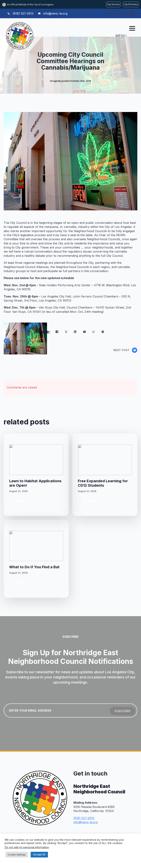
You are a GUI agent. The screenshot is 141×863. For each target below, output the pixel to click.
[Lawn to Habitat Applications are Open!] (36, 459)
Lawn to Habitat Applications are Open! (35, 483)
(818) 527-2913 (83, 818)
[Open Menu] (132, 13)
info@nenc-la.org (85, 822)
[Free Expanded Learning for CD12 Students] (105, 459)
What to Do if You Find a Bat (34, 567)
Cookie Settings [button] (17, 854)
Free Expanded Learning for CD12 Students (103, 483)
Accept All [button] (39, 854)
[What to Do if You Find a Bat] (36, 546)
